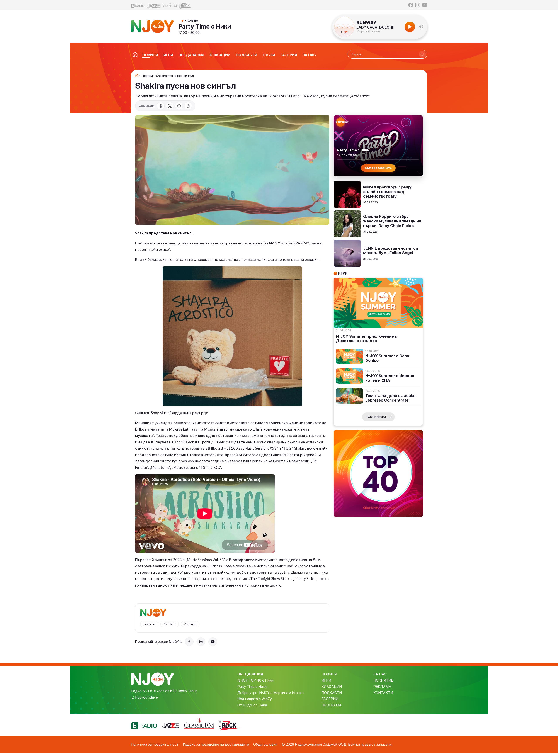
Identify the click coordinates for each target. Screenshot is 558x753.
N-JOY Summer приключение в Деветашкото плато (366, 338)
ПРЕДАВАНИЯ (250, 674)
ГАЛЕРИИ (330, 699)
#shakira (169, 624)
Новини (147, 76)
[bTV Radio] (138, 5)
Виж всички (376, 417)
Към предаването (378, 168)
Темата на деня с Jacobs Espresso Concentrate (390, 397)
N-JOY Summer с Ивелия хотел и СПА (389, 378)
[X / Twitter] (170, 106)
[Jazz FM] (154, 5)
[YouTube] (424, 5)
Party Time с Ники (204, 26)
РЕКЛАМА (382, 687)
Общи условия (265, 744)
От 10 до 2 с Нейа (252, 705)
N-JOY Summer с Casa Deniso (387, 358)
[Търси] (422, 54)
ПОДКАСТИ (332, 693)
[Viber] (179, 106)
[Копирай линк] (188, 106)
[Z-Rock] (186, 5)
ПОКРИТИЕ (383, 680)
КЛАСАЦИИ (332, 687)
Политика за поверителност (155, 744)
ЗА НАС (379, 674)
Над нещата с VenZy (254, 699)
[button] (421, 27)
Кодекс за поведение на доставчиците (216, 744)
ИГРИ (326, 680)
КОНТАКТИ (383, 693)
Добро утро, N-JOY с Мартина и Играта (270, 693)
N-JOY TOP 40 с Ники (255, 680)
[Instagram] (417, 5)
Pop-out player (368, 31)
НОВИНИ (329, 674)
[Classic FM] (170, 5)
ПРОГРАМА (332, 705)
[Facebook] (410, 5)
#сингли (149, 624)
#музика (190, 624)
